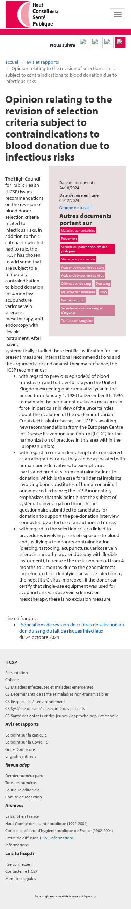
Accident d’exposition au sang (82, 267)
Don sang (103, 283)
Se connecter (18, 864)
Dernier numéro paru (24, 775)
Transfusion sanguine (77, 320)
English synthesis (20, 756)
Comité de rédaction (23, 796)
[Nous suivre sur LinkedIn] (83, 42)
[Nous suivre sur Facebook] (108, 42)
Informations (17, 844)
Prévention (69, 238)
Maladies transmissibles (78, 230)
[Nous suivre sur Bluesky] (95, 42)
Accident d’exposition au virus (82, 275)
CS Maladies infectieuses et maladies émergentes (49, 687)
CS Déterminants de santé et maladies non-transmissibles (57, 694)
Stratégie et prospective (78, 259)
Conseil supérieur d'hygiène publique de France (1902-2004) (59, 830)
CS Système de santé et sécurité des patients (45, 708)
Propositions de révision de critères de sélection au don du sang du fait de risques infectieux (71, 627)
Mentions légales (20, 878)
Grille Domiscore (20, 749)
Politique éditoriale (22, 789)
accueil (12, 62)
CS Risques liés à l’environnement (35, 701)
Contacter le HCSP (21, 871)
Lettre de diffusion (39, 837)
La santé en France (22, 816)
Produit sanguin (73, 300)
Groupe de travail (75, 207)
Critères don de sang (76, 283)
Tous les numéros (21, 782)
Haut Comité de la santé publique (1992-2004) (46, 823)
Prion (103, 292)
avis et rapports (43, 62)
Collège (12, 679)
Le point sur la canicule (26, 735)
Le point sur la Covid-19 (26, 742)
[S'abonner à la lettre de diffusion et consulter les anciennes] (120, 42)
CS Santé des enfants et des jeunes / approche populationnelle (61, 715)
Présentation (16, 672)
